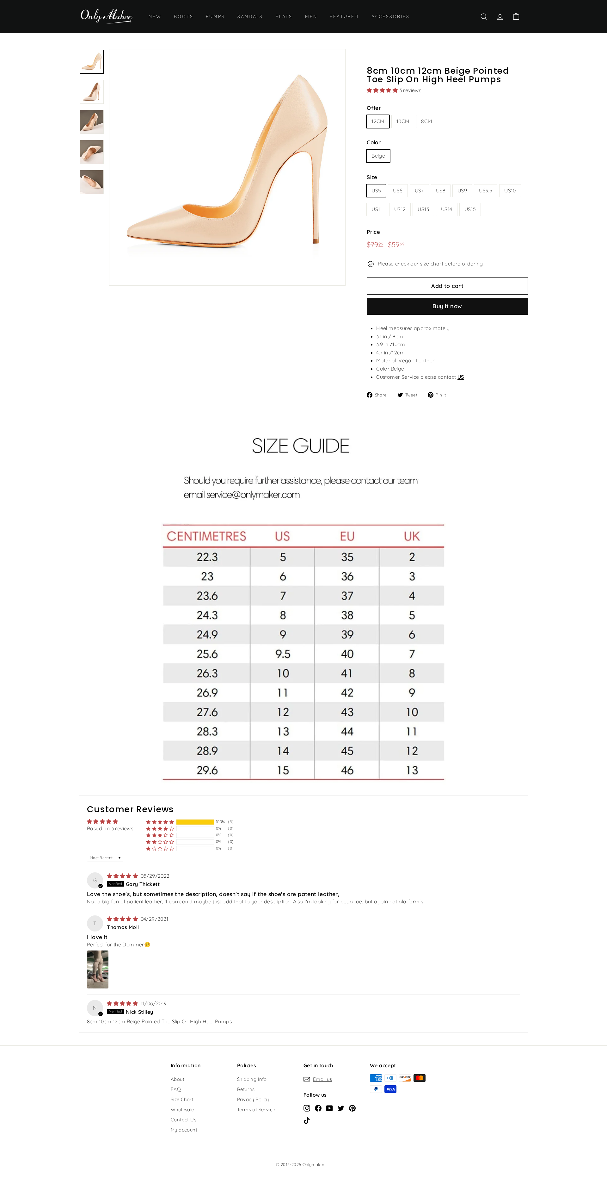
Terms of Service (256, 1109)
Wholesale (182, 1109)
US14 (446, 209)
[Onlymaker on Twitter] (341, 1108)
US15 (470, 209)
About (177, 1079)
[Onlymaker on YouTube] (329, 1108)
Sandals (250, 16)
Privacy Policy (253, 1099)
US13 (423, 209)
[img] (123, 876)
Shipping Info (252, 1079)
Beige (378, 156)
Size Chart (182, 1099)
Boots (183, 16)
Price (373, 231)
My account (184, 1130)
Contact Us (183, 1120)
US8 (440, 190)
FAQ (176, 1089)
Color (374, 142)
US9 (462, 190)
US (460, 377)
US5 (376, 190)
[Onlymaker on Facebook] (318, 1108)
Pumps (215, 16)
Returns (246, 1089)
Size (372, 177)
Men (311, 16)
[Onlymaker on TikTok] (307, 1120)
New (155, 16)
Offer (374, 107)
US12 (400, 209)
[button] (383, 90)
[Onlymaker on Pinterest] (352, 1108)
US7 (419, 190)
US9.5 (485, 190)
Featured (344, 16)
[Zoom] (227, 167)
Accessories (390, 16)
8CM (426, 121)
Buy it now (447, 306)
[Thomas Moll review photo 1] (97, 969)
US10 (510, 190)
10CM (402, 121)
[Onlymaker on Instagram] (307, 1108)
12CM (377, 121)
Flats (284, 16)
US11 (376, 209)
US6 (397, 190)
